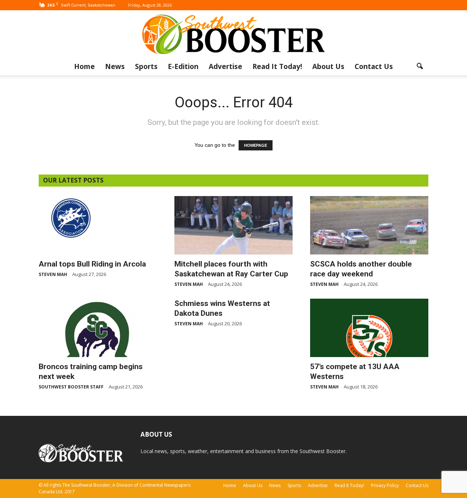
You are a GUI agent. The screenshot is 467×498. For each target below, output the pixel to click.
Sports (146, 66)
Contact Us (374, 66)
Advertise (225, 66)
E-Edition (183, 66)
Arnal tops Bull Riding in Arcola (92, 264)
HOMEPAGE (255, 145)
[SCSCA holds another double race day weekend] (369, 225)
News (115, 66)
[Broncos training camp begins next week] (98, 328)
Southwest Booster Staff (71, 387)
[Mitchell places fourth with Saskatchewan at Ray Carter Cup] (233, 225)
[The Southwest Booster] (233, 34)
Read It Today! (277, 66)
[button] (419, 66)
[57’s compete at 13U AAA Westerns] (369, 328)
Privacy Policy (385, 485)
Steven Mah (53, 274)
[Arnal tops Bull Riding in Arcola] (98, 217)
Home (84, 66)
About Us (328, 66)
